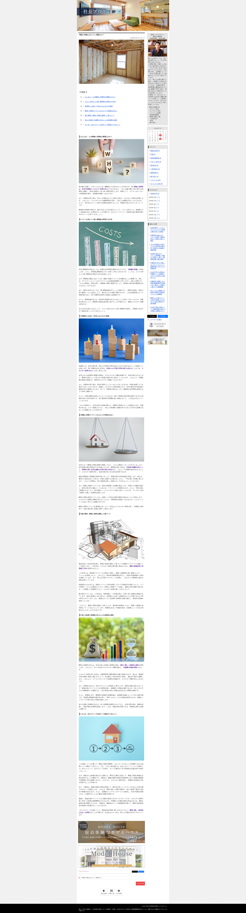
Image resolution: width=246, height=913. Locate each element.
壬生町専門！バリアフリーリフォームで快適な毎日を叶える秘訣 (157, 229)
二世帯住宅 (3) (155, 169)
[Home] (79, 877)
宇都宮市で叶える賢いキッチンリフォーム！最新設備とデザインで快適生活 (157, 265)
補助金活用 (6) (155, 150)
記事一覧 (111, 893)
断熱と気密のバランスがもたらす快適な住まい (101, 111)
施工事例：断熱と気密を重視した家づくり (99, 115)
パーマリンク (85, 871)
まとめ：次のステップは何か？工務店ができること (102, 125)
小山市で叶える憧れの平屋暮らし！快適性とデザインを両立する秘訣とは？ (157, 274)
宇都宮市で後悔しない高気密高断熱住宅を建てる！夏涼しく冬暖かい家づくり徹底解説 (157, 284)
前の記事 (104, 891)
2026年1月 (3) (154, 193)
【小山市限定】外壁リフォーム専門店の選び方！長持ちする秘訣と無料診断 (157, 247)
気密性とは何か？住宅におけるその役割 (99, 106)
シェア (136, 871)
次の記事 (119, 891)
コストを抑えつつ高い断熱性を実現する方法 (100, 101)
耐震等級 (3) (154, 173)
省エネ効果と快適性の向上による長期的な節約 (101, 120)
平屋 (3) (152, 154)
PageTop (139, 883)
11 (160, 135)
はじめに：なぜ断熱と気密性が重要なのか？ (100, 97)
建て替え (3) (154, 176)
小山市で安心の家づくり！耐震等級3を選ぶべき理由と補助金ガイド (158, 309)
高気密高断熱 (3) (155, 158)
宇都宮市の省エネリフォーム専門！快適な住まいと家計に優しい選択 (157, 238)
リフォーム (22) (155, 180)
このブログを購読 (155, 319)
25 (160, 139)
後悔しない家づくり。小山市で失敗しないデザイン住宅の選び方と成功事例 (157, 300)
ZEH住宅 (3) (154, 165)
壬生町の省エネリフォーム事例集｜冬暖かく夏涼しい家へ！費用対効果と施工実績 (157, 256)
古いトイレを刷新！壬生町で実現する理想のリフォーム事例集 (157, 292)
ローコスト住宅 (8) (156, 184)
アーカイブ (153, 190)
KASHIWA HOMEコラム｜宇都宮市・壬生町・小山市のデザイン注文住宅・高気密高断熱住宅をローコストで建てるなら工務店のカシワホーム (123, 15)
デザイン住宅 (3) (155, 162)
